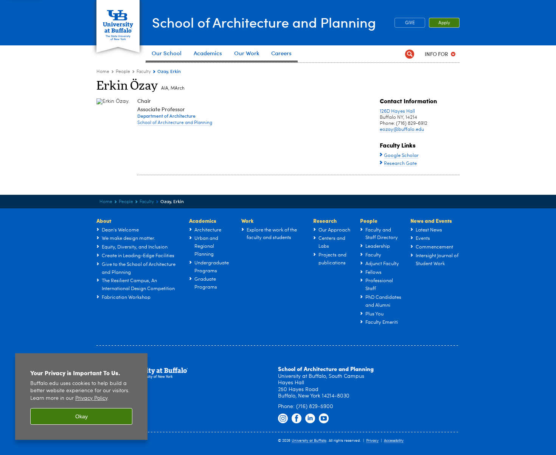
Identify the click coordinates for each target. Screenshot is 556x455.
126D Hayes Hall (397, 111)
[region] (81, 396)
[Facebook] (296, 419)
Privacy (372, 441)
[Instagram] (283, 419)
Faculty (144, 72)
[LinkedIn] (310, 419)
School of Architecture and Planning (264, 22)
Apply (444, 23)
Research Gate (400, 163)
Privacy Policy (91, 398)
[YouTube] (324, 419)
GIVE (410, 23)
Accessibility (394, 441)
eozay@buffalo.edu (402, 129)
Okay (81, 416)
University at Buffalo (309, 441)
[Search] (409, 53)
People (123, 72)
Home (102, 72)
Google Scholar (401, 155)
